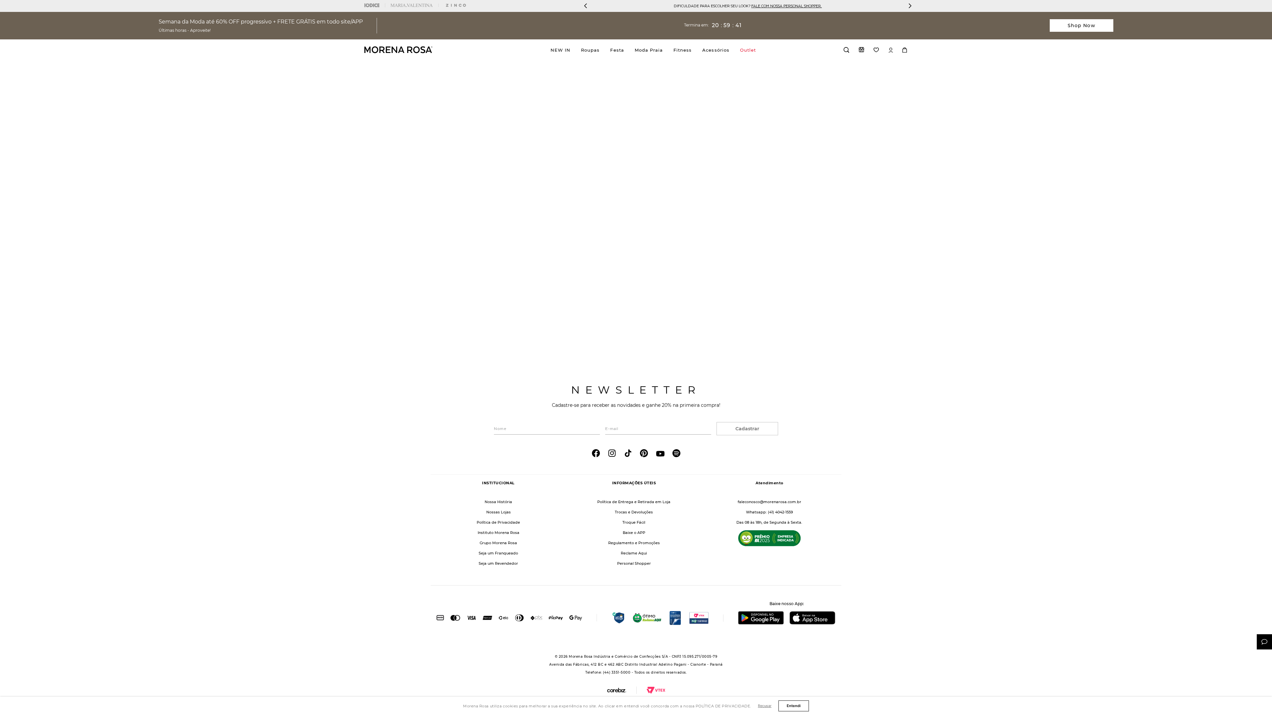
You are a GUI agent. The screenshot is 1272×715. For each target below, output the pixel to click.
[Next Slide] (910, 5)
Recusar (764, 705)
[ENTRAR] (890, 50)
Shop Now (1081, 25)
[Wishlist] (876, 49)
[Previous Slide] (585, 5)
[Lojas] (861, 49)
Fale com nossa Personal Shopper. (655, 6)
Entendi (794, 705)
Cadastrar (747, 429)
